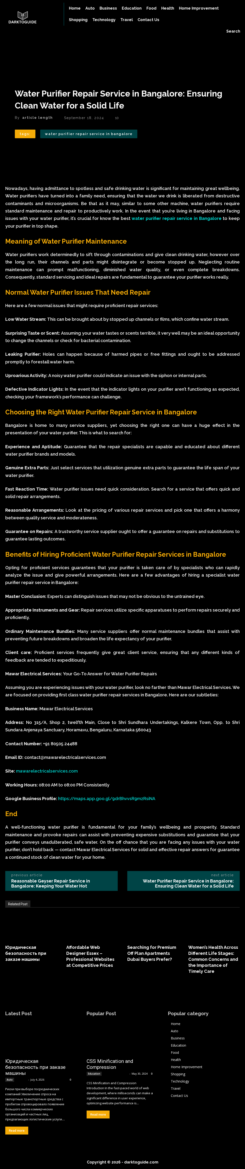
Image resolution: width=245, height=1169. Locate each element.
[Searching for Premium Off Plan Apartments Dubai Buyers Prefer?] (153, 927)
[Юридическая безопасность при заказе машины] (31, 927)
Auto (10, 1079)
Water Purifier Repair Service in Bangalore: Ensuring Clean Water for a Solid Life (188, 883)
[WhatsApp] (52, 149)
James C (21, 1079)
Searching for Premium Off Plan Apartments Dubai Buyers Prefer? (151, 953)
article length (37, 118)
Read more (17, 1130)
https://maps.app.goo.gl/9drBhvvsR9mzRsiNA (106, 798)
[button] (233, 31)
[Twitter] (30, 149)
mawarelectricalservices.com (47, 771)
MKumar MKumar (116, 1073)
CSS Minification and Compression (110, 1064)
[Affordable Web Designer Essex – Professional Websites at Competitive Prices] (92, 927)
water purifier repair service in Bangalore (89, 134)
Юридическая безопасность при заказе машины (25, 953)
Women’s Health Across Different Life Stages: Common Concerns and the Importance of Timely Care (213, 959)
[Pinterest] (41, 149)
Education (94, 1073)
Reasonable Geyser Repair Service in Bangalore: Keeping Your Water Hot (50, 883)
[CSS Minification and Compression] (120, 1038)
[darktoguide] (29, 18)
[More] (64, 149)
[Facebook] (19, 149)
